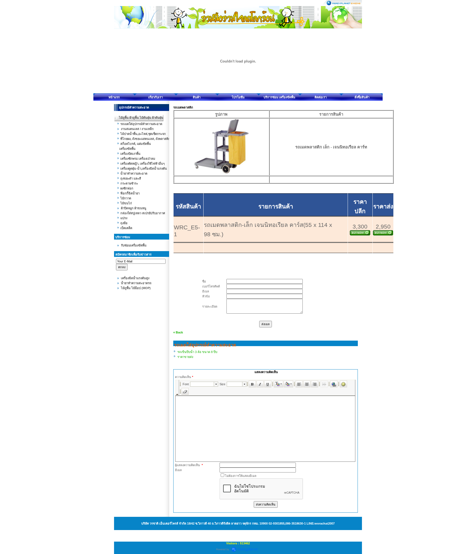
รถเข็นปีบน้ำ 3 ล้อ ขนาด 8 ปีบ (197, 352)
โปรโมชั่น (238, 97)
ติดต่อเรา (321, 97)
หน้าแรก (114, 97)
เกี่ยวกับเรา (155, 97)
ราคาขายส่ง (185, 357)
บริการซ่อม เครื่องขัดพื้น (279, 97)
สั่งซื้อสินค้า (362, 97)
